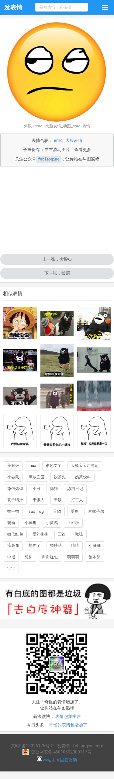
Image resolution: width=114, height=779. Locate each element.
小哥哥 (95, 545)
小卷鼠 (13, 477)
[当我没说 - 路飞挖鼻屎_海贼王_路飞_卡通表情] (20, 323)
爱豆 (74, 511)
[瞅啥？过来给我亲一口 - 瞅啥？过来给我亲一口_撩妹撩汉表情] (94, 431)
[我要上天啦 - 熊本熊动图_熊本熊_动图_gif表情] (94, 396)
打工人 (77, 500)
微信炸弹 (15, 488)
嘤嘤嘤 (73, 557)
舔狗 (54, 488)
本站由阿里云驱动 (59, 759)
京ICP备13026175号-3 (32, 745)
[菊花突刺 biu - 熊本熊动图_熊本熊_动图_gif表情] (94, 360)
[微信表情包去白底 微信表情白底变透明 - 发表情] (57, 621)
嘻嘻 (75, 545)
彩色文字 (53, 465)
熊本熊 (95, 557)
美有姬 (13, 465)
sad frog (36, 511)
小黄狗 (30, 522)
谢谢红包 (50, 557)
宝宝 (11, 568)
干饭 (58, 500)
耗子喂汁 (15, 500)
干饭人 (38, 500)
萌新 (11, 522)
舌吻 (57, 511)
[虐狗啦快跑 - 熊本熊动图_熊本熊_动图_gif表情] (57, 360)
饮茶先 (60, 477)
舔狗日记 (75, 488)
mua (32, 465)
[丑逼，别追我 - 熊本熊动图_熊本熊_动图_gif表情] (57, 396)
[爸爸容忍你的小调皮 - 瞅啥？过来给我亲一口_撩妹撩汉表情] (57, 431)
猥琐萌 (56, 545)
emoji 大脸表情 (68, 140)
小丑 (36, 488)
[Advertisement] (57, 211)
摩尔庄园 (36, 477)
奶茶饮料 (83, 477)
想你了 (34, 545)
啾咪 (79, 534)
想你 (29, 557)
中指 (11, 557)
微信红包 (15, 534)
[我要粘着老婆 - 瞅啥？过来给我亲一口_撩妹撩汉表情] (20, 431)
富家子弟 (96, 511)
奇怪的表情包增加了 (68, 724)
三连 (62, 534)
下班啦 (73, 522)
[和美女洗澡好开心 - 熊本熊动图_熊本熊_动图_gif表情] (20, 360)
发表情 (13, 7)
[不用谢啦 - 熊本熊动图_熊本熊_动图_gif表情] (20, 396)
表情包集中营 (68, 716)
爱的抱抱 (40, 534)
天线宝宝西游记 (84, 465)
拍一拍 (13, 511)
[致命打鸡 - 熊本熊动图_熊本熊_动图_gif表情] (57, 323)
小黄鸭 (52, 522)
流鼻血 (13, 545)
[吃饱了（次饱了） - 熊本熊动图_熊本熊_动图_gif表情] (94, 323)
